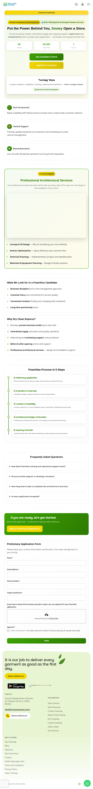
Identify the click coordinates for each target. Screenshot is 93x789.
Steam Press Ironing (56, 715)
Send (46, 641)
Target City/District (14, 593)
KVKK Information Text (20, 630)
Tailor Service (53, 703)
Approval (11, 627)
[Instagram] (79, 784)
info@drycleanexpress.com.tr (17, 710)
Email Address (13, 569)
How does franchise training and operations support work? (38, 466)
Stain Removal (54, 707)
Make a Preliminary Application (24, 528)
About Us (9, 750)
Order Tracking (11, 773)
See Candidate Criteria (46, 56)
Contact (8, 758)
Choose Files (53, 618)
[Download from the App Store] (40, 686)
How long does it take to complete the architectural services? (39, 486)
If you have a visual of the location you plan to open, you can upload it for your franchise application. (42, 605)
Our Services (53, 731)
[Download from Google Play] (16, 686)
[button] (89, 4)
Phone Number (13, 581)
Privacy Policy (11, 769)
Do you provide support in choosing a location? (32, 476)
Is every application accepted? (25, 496)
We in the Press (11, 754)
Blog (7, 746)
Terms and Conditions (14, 765)
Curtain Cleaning (55, 711)
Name (10, 558)
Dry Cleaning (53, 719)
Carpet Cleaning (55, 723)
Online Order (53, 727)
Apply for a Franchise (46, 65)
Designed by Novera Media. (16, 784)
